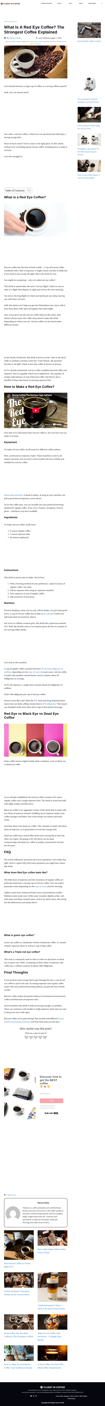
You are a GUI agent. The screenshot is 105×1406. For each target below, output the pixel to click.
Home (6, 21)
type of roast (34, 672)
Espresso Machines (46, 3)
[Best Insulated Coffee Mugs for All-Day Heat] (89, 121)
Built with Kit (51, 1113)
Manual (7, 495)
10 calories (48, 613)
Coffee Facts (13, 21)
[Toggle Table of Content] (28, 190)
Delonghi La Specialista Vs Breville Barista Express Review (88, 152)
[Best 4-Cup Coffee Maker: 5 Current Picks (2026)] (89, 170)
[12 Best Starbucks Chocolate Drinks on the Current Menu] (19, 1286)
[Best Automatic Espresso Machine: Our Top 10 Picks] (89, 94)
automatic (18, 495)
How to (59, 3)
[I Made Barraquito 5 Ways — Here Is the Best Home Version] (52, 1300)
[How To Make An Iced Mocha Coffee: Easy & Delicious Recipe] (19, 1359)
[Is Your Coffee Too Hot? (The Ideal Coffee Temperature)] (52, 1359)
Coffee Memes (92, 3)
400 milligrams (49, 704)
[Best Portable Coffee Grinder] (89, 36)
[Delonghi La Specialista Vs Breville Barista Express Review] (89, 144)
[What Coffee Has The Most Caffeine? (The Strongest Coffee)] (19, 1328)
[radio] (26, 1037)
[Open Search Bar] (102, 3)
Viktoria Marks (15, 38)
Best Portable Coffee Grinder (89, 41)
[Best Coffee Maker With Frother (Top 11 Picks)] (52, 1244)
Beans (81, 3)
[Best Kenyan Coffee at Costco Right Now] (19, 1258)
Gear (70, 3)
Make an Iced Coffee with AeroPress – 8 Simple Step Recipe (49, 1336)
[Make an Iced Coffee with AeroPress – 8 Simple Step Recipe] (52, 1328)
